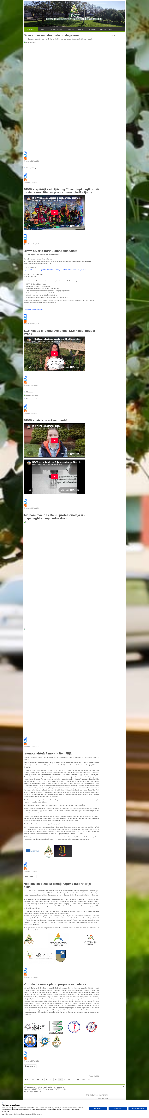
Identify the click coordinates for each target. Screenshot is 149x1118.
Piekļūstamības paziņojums (97, 1095)
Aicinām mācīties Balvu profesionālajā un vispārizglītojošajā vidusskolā (54, 516)
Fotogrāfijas (92, 29)
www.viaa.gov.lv (37, 839)
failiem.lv (53, 302)
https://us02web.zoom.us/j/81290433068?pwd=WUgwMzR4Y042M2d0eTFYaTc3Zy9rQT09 (55, 270)
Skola (42, 29)
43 (56, 1079)
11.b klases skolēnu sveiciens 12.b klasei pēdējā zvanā (59, 332)
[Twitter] (61, 155)
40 (42, 1079)
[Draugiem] (61, 158)
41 (47, 1079)
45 (65, 1079)
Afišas (107, 36)
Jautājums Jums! (117, 36)
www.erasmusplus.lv (82, 839)
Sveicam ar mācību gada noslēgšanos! (52, 35)
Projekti (80, 29)
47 (73, 1079)
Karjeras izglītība (106, 29)
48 (78, 1079)
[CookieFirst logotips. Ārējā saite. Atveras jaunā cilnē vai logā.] (2, 1103)
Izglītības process (56, 29)
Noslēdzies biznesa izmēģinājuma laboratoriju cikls (57, 885)
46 (69, 1079)
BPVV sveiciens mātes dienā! (45, 420)
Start (26, 1079)
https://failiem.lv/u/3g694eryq (34, 309)
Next (83, 1079)
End (89, 1079)
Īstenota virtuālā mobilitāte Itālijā (48, 753)
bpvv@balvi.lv (35, 1091)
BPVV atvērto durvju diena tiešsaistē (50, 251)
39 (38, 1079)
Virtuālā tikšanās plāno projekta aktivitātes (55, 984)
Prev (32, 1079)
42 (51, 1079)
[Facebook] (61, 153)
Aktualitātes (30, 29)
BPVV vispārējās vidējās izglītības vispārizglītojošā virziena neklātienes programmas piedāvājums (61, 191)
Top (124, 1087)
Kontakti (71, 29)
